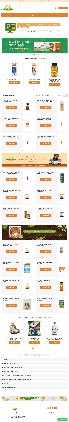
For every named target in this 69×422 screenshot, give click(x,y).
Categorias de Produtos (35, 15)
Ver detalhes (14, 82)
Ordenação (38, 95)
